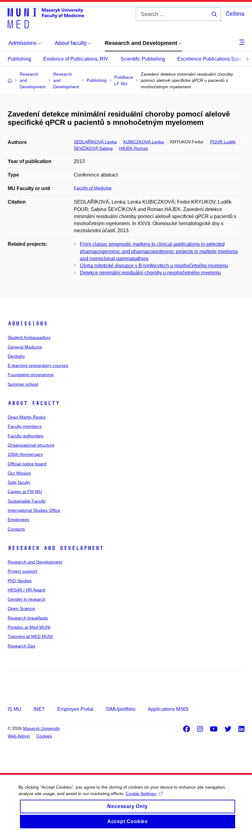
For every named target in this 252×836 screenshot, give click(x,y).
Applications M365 (168, 709)
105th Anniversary (25, 454)
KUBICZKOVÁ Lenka (143, 141)
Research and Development (56, 548)
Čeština (235, 14)
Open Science (21, 608)
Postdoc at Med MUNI (29, 627)
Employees (18, 519)
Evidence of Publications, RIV (75, 59)
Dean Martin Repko (26, 417)
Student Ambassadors (29, 337)
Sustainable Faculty (27, 501)
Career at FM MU (25, 491)
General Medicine (25, 346)
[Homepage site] (46, 17)
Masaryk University (41, 728)
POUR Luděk (223, 141)
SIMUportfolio (121, 709)
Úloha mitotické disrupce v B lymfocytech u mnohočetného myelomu (154, 265)
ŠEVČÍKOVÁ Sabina (93, 148)
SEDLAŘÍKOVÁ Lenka (95, 141)
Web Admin (19, 736)
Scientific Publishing (142, 59)
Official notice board (27, 463)
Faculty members (24, 426)
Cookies (44, 736)
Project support (22, 571)
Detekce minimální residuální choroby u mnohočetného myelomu (150, 272)
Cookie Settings (141, 793)
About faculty (34, 403)
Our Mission (19, 473)
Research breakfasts (28, 617)
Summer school (23, 384)
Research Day (21, 645)
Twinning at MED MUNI (30, 636)
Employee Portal (75, 709)
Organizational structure (31, 445)
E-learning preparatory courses (38, 365)
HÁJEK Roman (133, 148)
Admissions (28, 323)
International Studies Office (34, 510)
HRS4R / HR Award (26, 589)
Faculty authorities (25, 435)
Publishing (19, 59)
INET (39, 709)
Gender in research (26, 599)
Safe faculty (19, 482)
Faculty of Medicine (93, 187)
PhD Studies (20, 580)
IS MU (14, 709)
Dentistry (16, 356)
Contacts (16, 529)
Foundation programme (31, 374)
